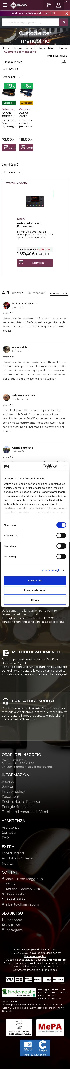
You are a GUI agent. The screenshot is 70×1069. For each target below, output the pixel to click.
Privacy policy (13, 791)
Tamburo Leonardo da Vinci (25, 812)
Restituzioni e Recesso (21, 802)
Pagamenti (11, 797)
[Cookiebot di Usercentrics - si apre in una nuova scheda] (43, 466)
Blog (67, 1)
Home (6, 48)
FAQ (5, 838)
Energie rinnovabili (17, 807)
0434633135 (15, 899)
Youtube (13, 925)
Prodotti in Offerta (17, 858)
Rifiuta (35, 600)
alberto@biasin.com (22, 904)
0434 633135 (16, 894)
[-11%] (35, 211)
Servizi (7, 786)
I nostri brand (13, 853)
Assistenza (11, 827)
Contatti (9, 832)
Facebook (14, 920)
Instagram (14, 930)
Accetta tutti (35, 580)
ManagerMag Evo (35, 956)
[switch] (61, 535)
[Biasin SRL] (15, 5)
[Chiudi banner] (65, 466)
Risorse (8, 781)
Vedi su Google (59, 293)
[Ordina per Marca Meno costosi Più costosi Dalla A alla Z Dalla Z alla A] (12, 77)
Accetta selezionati (35, 590)
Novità (7, 863)
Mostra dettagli (50, 570)
